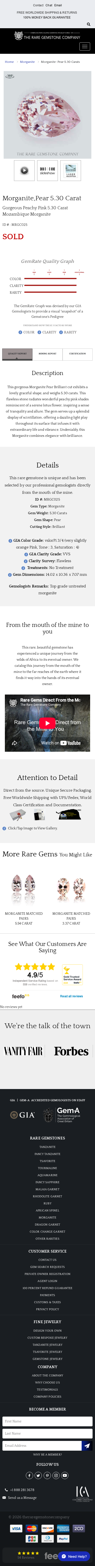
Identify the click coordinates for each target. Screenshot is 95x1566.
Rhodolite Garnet (47, 1196)
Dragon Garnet (47, 1224)
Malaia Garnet (47, 1189)
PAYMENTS (47, 1295)
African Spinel (47, 1210)
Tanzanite (47, 1147)
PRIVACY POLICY (47, 1309)
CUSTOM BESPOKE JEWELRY (47, 1337)
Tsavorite (48, 1161)
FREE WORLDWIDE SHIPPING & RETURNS (47, 12)
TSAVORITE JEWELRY (47, 1352)
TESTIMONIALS (47, 1389)
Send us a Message (22, 1498)
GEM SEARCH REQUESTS (47, 1267)
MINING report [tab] (47, 353)
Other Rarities (47, 1238)
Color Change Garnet (47, 1231)
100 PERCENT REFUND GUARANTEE (48, 1288)
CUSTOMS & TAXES (47, 1302)
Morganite (27, 62)
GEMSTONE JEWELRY (48, 1359)
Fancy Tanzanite (48, 1154)
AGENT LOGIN (47, 1281)
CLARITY (49, 332)
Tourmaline (47, 1168)
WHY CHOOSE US (47, 1382)
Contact (38, 5)
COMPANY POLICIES (48, 1396)
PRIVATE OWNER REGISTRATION (47, 1274)
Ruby (47, 1203)
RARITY (70, 332)
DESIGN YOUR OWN (47, 1330)
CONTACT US (47, 1260)
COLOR (29, 332)
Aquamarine (47, 1175)
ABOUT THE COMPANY (47, 1375)
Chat (49, 5)
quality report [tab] (17, 353)
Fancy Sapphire (47, 1182)
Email (58, 5)
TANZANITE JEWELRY (47, 1344)
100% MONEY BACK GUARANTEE (47, 17)
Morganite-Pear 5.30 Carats (60, 62)
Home (9, 62)
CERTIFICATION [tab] (77, 353)
